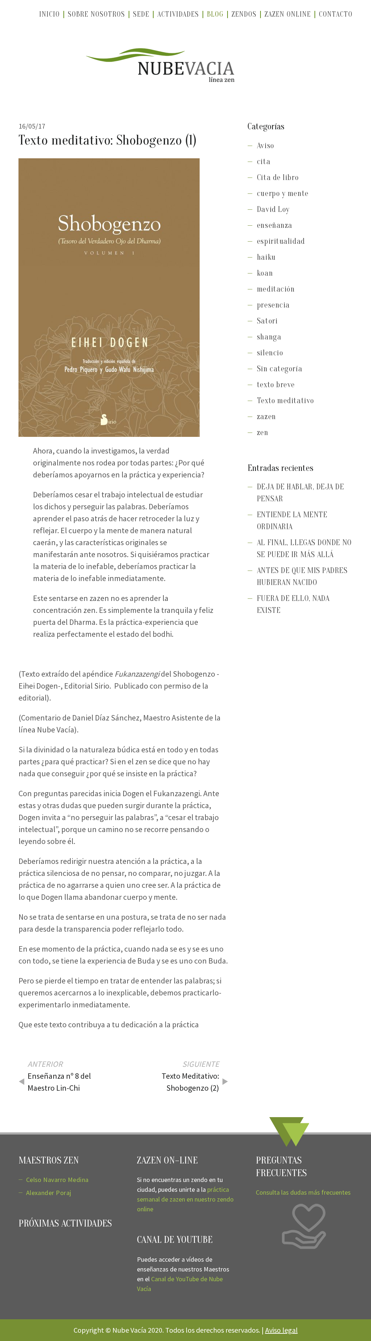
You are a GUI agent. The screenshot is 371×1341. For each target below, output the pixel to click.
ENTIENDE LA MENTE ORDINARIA (292, 520)
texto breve (276, 384)
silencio (270, 353)
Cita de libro (278, 177)
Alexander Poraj (48, 1192)
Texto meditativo (285, 400)
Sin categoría (279, 368)
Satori (267, 321)
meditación (276, 289)
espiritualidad (281, 241)
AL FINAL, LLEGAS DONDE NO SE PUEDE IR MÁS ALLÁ (304, 548)
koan (265, 273)
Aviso (265, 145)
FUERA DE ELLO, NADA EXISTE (293, 604)
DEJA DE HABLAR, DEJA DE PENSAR (300, 493)
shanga (269, 337)
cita (263, 161)
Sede (141, 14)
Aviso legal (281, 1329)
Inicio (49, 14)
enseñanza (274, 225)
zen (262, 432)
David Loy (273, 209)
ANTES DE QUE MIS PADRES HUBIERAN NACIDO (302, 576)
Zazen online (287, 14)
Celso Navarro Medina (57, 1179)
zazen (266, 416)
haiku (266, 257)
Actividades (178, 14)
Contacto (336, 14)
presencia (273, 305)
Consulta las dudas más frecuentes (303, 1192)
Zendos (244, 14)
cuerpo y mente (283, 193)
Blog (215, 14)
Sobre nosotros (96, 14)
